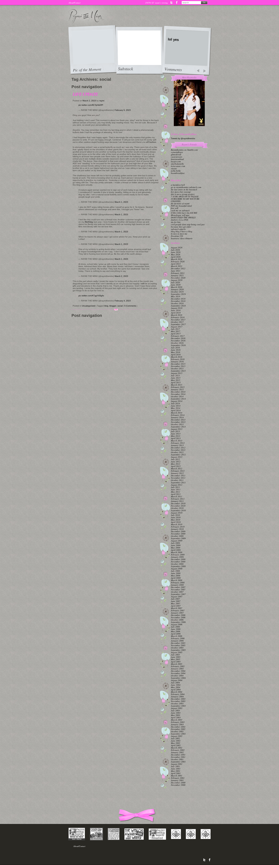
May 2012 (175, 463)
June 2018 (175, 310)
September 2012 (178, 454)
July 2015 (175, 375)
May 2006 (175, 631)
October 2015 (177, 368)
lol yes (173, 39)
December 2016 (178, 338)
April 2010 (176, 522)
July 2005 (175, 654)
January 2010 (177, 529)
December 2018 (178, 298)
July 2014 (175, 403)
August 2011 (176, 484)
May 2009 (175, 547)
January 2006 (177, 640)
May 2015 (175, 380)
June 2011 (175, 489)
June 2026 (175, 252)
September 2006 (178, 622)
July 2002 (175, 738)
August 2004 (176, 680)
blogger (112, 306)
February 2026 (178, 261)
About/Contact (75, 2)
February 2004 (178, 694)
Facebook (177, 2)
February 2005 (178, 666)
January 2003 (177, 724)
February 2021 (178, 273)
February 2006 (178, 638)
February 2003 (178, 722)
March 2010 (176, 524)
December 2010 (178, 503)
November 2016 (178, 340)
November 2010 (178, 505)
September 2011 (178, 482)
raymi (101, 100)
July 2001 (175, 766)
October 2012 (177, 452)
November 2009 (178, 533)
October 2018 (177, 303)
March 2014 (176, 412)
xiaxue (174, 168)
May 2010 (175, 519)
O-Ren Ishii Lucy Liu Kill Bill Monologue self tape (184, 214)
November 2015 (178, 366)
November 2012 (178, 449)
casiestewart (176, 156)
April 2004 (176, 689)
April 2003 (176, 717)
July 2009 (175, 542)
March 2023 (176, 266)
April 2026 (176, 256)
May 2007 (175, 603)
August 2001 (176, 763)
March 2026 (176, 259)
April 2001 (176, 773)
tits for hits (175, 222)
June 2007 (175, 601)
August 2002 (176, 736)
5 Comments (130, 306)
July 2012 (175, 459)
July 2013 (175, 431)
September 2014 (178, 398)
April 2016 (176, 354)
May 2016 (175, 352)
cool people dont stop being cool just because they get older (187, 225)
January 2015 (177, 389)
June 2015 (175, 377)
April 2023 (176, 263)
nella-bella (176, 170)
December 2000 (178, 782)
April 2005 (176, 661)
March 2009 (176, 552)
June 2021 (175, 270)
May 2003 (175, 715)
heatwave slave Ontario (181, 238)
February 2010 (178, 526)
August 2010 (176, 512)
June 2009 (175, 545)
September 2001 (178, 761)
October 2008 (177, 563)
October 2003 (177, 703)
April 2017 (176, 333)
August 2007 (176, 596)
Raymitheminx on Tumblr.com (184, 149)
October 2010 (177, 508)
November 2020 (178, 277)
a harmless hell (178, 184)
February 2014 (178, 415)
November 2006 (178, 617)
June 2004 (175, 684)
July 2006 (175, 626)
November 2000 (178, 784)
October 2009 (177, 535)
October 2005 (177, 647)
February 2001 (178, 777)
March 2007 (176, 608)
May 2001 (175, 770)
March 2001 (176, 775)
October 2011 (177, 480)
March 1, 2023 (121, 202)
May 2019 (175, 296)
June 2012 (175, 461)
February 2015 (178, 387)
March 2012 (176, 468)
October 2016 (177, 342)
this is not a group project (182, 194)
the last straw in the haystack (184, 189)
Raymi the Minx (86, 16)
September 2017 (178, 324)
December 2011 (178, 475)
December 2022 (178, 268)
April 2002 (176, 745)
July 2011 (175, 487)
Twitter (172, 2)
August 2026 (176, 247)
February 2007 (178, 610)
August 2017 (176, 326)
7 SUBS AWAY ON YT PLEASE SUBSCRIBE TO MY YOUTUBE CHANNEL (185, 199)
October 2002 (177, 731)
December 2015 (178, 363)
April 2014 (176, 410)
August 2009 (176, 540)
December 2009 (178, 531)
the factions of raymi (180, 203)
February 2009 (178, 554)
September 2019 (178, 294)
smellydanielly (177, 163)
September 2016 (178, 345)
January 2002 (177, 752)
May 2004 (175, 687)
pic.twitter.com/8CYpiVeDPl (90, 105)
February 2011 (178, 498)
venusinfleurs (177, 152)
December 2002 (178, 726)
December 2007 (178, 587)
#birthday (89, 222)
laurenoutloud (177, 159)
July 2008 (175, 570)
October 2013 (177, 424)
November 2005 (178, 645)
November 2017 (178, 319)
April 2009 (176, 549)
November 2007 (178, 589)
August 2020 (176, 280)
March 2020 (176, 287)
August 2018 (176, 308)
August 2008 (176, 568)
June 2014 (175, 405)
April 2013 (176, 438)
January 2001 (177, 780)
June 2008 (175, 573)
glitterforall (176, 154)
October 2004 (177, 675)
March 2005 (176, 663)
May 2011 (175, 491)
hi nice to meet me (179, 233)
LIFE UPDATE (85, 94)
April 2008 (176, 577)
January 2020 (177, 289)
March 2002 (176, 747)
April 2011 (176, 494)
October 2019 (177, 291)
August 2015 (176, 373)
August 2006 (176, 624)
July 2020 (175, 282)
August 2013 (176, 428)
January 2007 (177, 612)
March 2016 (176, 356)
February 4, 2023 (123, 301)
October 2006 (177, 619)
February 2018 (178, 317)
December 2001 (178, 754)
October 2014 (177, 396)
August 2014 (176, 401)
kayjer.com (176, 161)
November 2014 (178, 394)
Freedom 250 (177, 236)
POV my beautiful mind (181, 205)
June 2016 (175, 349)
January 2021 (177, 275)
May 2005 (175, 659)
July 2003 (175, 710)
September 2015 (178, 370)
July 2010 (175, 515)
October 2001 (177, 759)
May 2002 (175, 743)
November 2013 (178, 422)
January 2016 (177, 361)
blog (106, 306)
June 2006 (175, 629)
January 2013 (177, 445)
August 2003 (176, 708)
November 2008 (178, 561)
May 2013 (175, 435)
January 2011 (177, 501)
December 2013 (178, 419)
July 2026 (175, 249)
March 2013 (176, 440)
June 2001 (175, 768)
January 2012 (177, 473)
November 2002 (178, 729)
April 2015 (176, 382)
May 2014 (175, 408)
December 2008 (178, 559)
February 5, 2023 (123, 110)
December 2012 (178, 447)
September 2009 (178, 538)
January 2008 (177, 584)
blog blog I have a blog (181, 231)
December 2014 (178, 391)
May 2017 (175, 331)
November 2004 (178, 673)
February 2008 (178, 582)
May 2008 (175, 575)
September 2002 (178, 733)
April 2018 (176, 312)
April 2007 (176, 605)
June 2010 (175, 517)
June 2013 (175, 433)
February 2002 (178, 750)
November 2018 (178, 301)
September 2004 (178, 677)
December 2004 (178, 670)
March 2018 (176, 314)
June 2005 (175, 656)
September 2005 (178, 649)
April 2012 (176, 466)
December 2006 (178, 615)
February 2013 (178, 442)
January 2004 (177, 696)
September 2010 (178, 510)
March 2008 (176, 580)
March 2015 (176, 384)
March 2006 (176, 636)
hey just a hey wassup (181, 191)
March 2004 (176, 691)
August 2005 (176, 652)
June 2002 (175, 740)
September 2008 (178, 566)
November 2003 (178, 701)
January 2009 (177, 556)
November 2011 (178, 477)
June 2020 (175, 284)
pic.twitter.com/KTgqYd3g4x (91, 295)
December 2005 (178, 643)
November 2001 (178, 757)
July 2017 (175, 328)
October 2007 (177, 591)
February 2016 (178, 359)
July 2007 (175, 598)
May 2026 (175, 254)
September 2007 (178, 594)
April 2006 (176, 633)
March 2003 (176, 719)
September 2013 (178, 426)
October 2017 (177, 321)
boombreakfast (177, 173)
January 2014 (177, 417)
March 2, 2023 (121, 276)
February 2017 (178, 335)
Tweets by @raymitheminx (183, 138)
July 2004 (175, 682)
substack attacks (178, 229)
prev (197, 71)
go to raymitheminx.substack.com (186, 187)
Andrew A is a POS (179, 219)
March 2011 (176, 496)
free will (174, 208)
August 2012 (176, 456)
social (120, 306)
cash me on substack (180, 210)
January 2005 (177, 668)
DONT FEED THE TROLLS (183, 217)
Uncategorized (88, 306)
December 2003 (178, 698)
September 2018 (178, 305)
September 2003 (178, 705)
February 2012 (178, 470)
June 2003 (175, 712)
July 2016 (175, 347)
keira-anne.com (178, 166)
